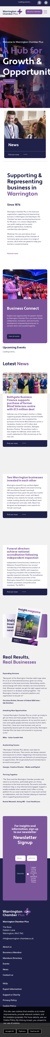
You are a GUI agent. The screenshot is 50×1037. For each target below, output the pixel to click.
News (13, 144)
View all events (14, 336)
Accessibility (46, 3)
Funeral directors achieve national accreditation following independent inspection (22, 553)
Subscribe (20, 874)
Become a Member (34, 12)
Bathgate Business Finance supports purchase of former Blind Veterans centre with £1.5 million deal (21, 403)
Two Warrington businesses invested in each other (25, 479)
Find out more (9, 81)
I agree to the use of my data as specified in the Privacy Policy (33, 875)
